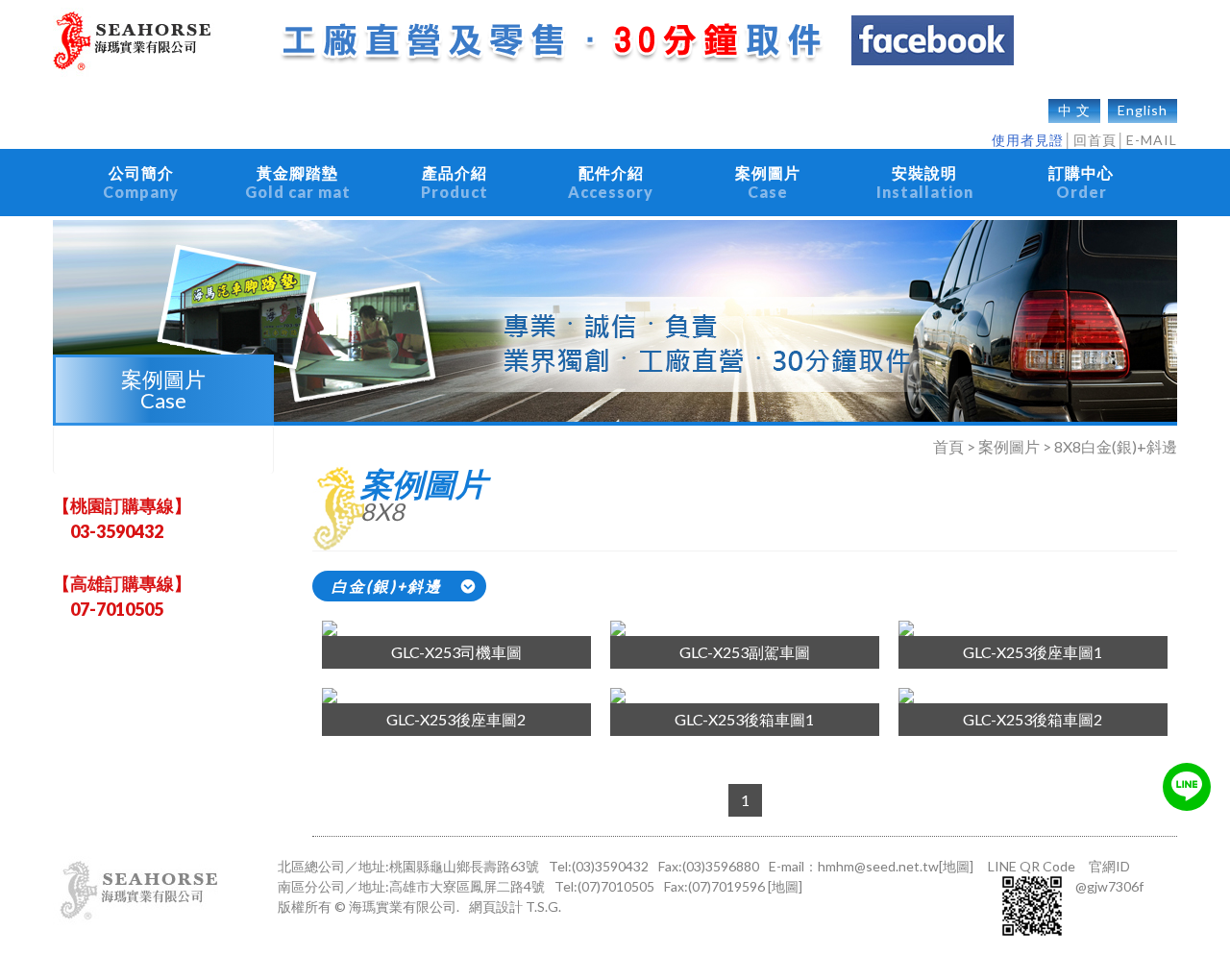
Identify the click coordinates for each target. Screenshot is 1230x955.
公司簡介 (141, 182)
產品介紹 (454, 182)
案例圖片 (767, 182)
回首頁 (1095, 140)
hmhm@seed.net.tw (878, 866)
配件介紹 (610, 182)
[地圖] (956, 866)
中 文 (1074, 110)
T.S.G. (543, 906)
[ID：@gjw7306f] (1187, 787)
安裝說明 (924, 182)
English (1143, 110)
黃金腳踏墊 (298, 182)
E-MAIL (1151, 140)
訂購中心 (1081, 182)
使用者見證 (1028, 140)
